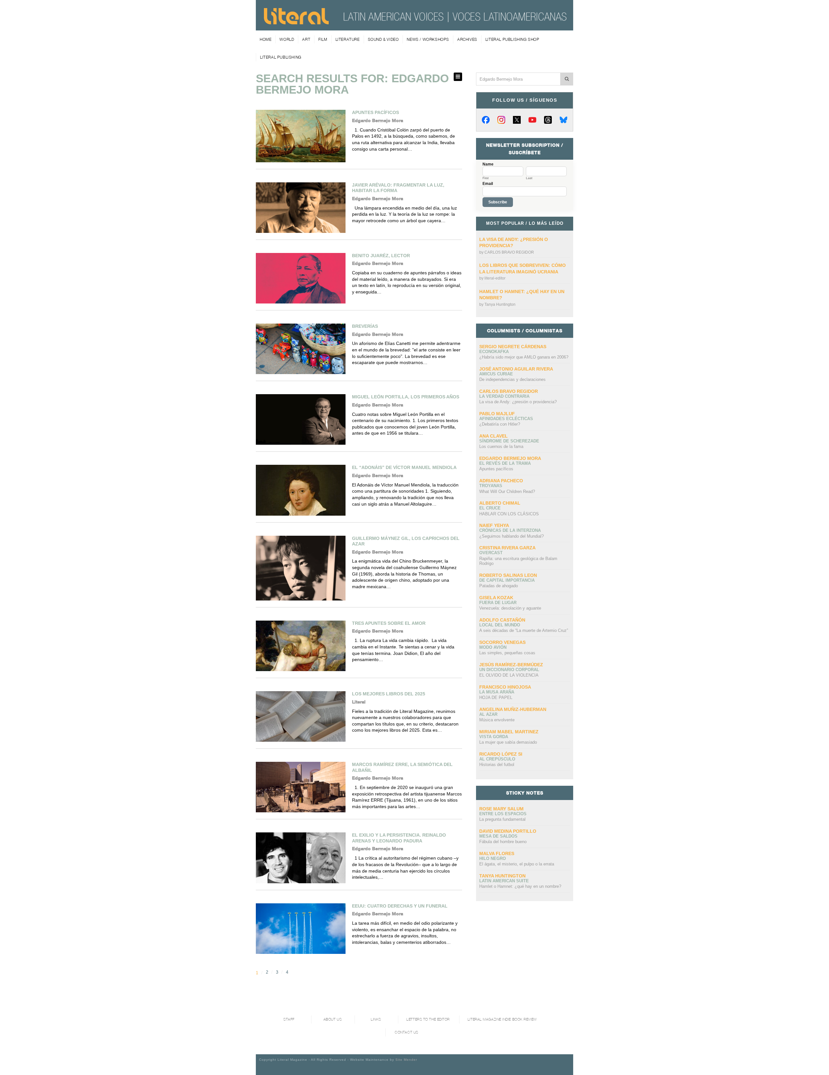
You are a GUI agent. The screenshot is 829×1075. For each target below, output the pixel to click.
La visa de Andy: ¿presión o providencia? (518, 401)
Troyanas (490, 485)
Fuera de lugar (498, 602)
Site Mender (406, 1059)
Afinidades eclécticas (506, 418)
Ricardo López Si (500, 754)
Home (265, 39)
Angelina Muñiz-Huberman (512, 709)
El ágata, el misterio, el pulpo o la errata (516, 864)
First (486, 178)
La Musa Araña (496, 692)
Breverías (365, 326)
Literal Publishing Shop (512, 39)
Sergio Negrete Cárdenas (512, 346)
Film (322, 39)
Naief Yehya (494, 525)
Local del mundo (499, 625)
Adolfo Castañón (502, 620)
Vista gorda (493, 736)
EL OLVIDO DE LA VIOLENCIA (509, 675)
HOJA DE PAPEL (495, 697)
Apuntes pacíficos (375, 112)
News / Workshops (428, 39)
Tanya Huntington (500, 304)
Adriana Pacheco (501, 480)
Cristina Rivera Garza (507, 547)
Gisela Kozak (496, 597)
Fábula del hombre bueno (503, 841)
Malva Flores (496, 853)
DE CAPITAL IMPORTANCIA (507, 580)
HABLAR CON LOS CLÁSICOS (509, 513)
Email (488, 184)
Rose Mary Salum (501, 808)
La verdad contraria (504, 396)
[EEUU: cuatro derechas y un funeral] (301, 928)
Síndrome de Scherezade (509, 441)
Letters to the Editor (428, 1019)
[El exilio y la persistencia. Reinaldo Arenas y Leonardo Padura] (301, 857)
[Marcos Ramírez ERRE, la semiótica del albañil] (301, 787)
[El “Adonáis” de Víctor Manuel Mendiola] (301, 490)
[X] (517, 120)
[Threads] (548, 120)
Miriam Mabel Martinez (509, 731)
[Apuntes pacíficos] (301, 136)
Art (306, 39)
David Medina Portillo (507, 831)
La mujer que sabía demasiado (508, 742)
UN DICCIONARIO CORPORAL (509, 669)
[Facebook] (486, 120)
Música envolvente (497, 719)
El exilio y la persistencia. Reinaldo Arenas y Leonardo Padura (399, 837)
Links (376, 1019)
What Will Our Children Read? (507, 491)
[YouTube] (532, 120)
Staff (289, 1019)
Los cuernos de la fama (501, 446)
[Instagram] (501, 120)
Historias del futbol (496, 764)
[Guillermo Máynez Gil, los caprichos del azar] (301, 568)
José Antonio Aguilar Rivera (516, 369)
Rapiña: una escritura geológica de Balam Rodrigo (518, 561)
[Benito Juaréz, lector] (301, 278)
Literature (347, 39)
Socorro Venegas (502, 642)
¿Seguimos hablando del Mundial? (511, 536)
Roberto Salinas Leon (508, 575)
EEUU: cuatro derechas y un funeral (400, 906)
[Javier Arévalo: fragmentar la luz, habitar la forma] (301, 207)
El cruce (490, 508)
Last (529, 178)
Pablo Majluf (497, 413)
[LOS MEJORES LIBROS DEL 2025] (301, 716)
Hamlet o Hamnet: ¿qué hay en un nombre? (520, 886)
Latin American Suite (504, 880)
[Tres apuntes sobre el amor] (301, 646)
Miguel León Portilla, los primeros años (405, 396)
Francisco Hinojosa (505, 687)
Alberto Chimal (499, 503)
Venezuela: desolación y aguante (510, 608)
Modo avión (492, 647)
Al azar (488, 714)
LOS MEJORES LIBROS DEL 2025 (388, 693)
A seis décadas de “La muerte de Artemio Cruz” (523, 630)
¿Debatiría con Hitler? (499, 424)
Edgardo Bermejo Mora (510, 458)
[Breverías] (301, 349)
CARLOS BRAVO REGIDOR (509, 252)
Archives (467, 39)
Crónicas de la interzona (510, 530)
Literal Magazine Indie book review (502, 1019)
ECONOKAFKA (494, 351)
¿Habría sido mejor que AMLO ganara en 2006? (523, 357)
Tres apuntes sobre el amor (389, 623)
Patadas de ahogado (498, 585)
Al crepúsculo (497, 759)
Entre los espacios (503, 813)
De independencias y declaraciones (512, 379)
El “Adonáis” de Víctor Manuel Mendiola (404, 467)
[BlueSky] (563, 120)
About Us (333, 1019)
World (286, 39)
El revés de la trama (505, 463)
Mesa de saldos (498, 836)
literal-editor (494, 278)
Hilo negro (492, 858)
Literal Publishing (280, 57)
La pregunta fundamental (502, 819)
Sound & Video (383, 39)
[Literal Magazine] (296, 22)
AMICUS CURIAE (496, 374)
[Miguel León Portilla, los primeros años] (301, 419)
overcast (491, 552)
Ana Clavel (493, 436)
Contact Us (406, 1032)
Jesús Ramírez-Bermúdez (511, 664)
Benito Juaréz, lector (381, 255)
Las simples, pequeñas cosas (507, 652)
